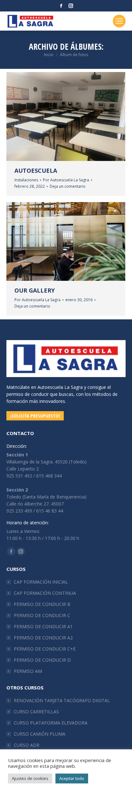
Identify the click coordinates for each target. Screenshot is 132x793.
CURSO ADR (26, 745)
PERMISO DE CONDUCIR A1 (43, 626)
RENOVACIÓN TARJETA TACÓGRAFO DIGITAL (62, 700)
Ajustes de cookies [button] (30, 778)
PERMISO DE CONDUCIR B (42, 604)
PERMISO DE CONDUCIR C (42, 615)
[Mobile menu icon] (119, 21)
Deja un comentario (68, 186)
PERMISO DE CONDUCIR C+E (45, 649)
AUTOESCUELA (35, 170)
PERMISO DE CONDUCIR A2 (43, 638)
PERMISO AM (28, 671)
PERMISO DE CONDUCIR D (42, 660)
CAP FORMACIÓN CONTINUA (45, 593)
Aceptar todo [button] (71, 778)
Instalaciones (26, 180)
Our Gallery (34, 290)
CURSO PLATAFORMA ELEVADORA (50, 723)
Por (66, 180)
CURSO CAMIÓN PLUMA (39, 734)
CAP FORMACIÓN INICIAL (41, 582)
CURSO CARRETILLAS (36, 712)
